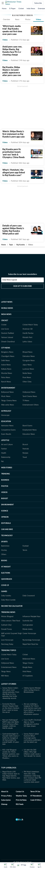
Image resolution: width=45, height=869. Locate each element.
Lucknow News (28, 369)
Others (3, 554)
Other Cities (27, 382)
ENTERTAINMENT (8, 388)
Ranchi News (6, 382)
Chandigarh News (7, 356)
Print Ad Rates (21, 800)
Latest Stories (8, 684)
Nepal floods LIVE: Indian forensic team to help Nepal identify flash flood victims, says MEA (11, 776)
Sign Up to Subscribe (22, 286)
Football (25, 546)
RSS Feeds (19, 804)
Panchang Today (7, 644)
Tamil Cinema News (30, 396)
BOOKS (4, 561)
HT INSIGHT (6, 567)
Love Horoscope (7, 640)
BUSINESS (5, 480)
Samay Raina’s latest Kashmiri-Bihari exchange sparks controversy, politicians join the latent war (32, 738)
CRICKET (4, 320)
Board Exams (27, 426)
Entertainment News (8, 667)
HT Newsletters (36, 796)
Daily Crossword (29, 596)
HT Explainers (28, 676)
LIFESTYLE (5, 440)
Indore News (6, 365)
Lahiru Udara (27, 342)
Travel (25, 457)
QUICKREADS (6, 579)
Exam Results (6, 434)
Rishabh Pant (27, 337)
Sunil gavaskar (28, 625)
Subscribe (38, 3)
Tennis (25, 550)
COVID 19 (5, 585)
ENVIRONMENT (7, 505)
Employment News (30, 430)
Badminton (5, 546)
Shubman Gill (27, 329)
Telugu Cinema (28, 663)
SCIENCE (4, 511)
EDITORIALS (6, 523)
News (17, 19)
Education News (29, 434)
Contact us (20, 792)
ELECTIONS (5, 573)
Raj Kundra (20, 245)
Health (3, 453)
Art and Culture (7, 444)
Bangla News (27, 667)
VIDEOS (4, 492)
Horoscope (5, 415)
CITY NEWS (5, 348)
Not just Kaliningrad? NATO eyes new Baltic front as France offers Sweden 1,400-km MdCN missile (10, 724)
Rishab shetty (28, 629)
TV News (26, 401)
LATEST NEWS (6, 302)
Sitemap (4, 804)
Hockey (4, 550)
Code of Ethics (35, 800)
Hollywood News (29, 392)
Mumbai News (6, 373)
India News (31, 8)
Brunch (25, 444)
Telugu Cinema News (9, 401)
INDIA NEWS (6, 314)
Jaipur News (27, 365)
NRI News (5, 676)
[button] (2, 3)
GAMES (4, 591)
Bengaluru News (7, 352)
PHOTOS (4, 486)
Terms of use (35, 792)
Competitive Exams (8, 430)
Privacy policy (6, 796)
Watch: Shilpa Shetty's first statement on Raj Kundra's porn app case (13, 134)
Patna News (5, 377)
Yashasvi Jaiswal (7, 337)
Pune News (27, 377)
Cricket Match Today (30, 325)
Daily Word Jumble (8, 600)
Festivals (26, 449)
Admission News (7, 426)
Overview (6, 19)
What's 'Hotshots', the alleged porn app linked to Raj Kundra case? (13, 172)
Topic (11, 245)
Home (4, 8)
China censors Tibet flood (10, 621)
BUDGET (4, 498)
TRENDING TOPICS (8, 650)
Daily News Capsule (9, 280)
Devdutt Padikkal (7, 333)
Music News (5, 396)
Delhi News (5, 360)
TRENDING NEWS (8, 612)
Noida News (27, 373)
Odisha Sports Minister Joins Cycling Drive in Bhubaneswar (32, 690)
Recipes (25, 453)
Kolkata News (6, 369)
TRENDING (5, 474)
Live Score (5, 329)
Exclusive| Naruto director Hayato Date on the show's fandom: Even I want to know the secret (10, 708)
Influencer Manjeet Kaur (31, 616)
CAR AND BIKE (7, 529)
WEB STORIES (6, 468)
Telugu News (6, 671)
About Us (4, 792)
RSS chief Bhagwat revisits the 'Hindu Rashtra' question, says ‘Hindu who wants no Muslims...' (10, 754)
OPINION (5, 517)
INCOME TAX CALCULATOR (11, 606)
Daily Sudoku (6, 596)
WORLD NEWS (7, 308)
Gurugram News (29, 360)
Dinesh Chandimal (8, 342)
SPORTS (4, 542)
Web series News (7, 405)
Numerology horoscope (31, 640)
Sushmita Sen (28, 621)
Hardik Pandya (28, 333)
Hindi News (27, 671)
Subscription (6, 800)
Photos (27, 19)
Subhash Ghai (6, 625)
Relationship (5, 457)
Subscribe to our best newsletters (22, 274)
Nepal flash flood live (30, 644)
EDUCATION (6, 421)
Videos (38, 19)
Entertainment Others (31, 405)
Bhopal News (27, 352)
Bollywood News (7, 392)
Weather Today (21, 796)
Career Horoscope (29, 633)
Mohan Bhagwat (7, 616)
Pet (2, 461)
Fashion (4, 449)
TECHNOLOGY (7, 535)
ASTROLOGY (6, 411)
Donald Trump (6, 629)
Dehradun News (29, 356)
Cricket (21, 8)
